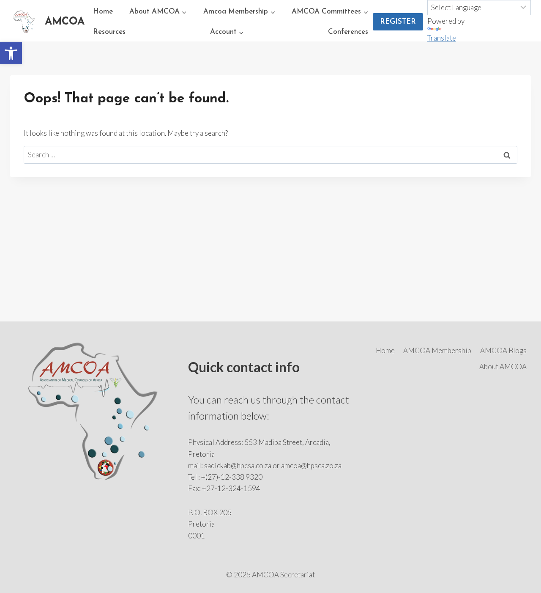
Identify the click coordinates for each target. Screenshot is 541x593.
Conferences (348, 32)
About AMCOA (503, 366)
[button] (11, 53)
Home (103, 11)
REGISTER (398, 21)
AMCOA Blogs (503, 350)
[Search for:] (270, 154)
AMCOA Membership (437, 350)
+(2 (206, 476)
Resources (109, 32)
